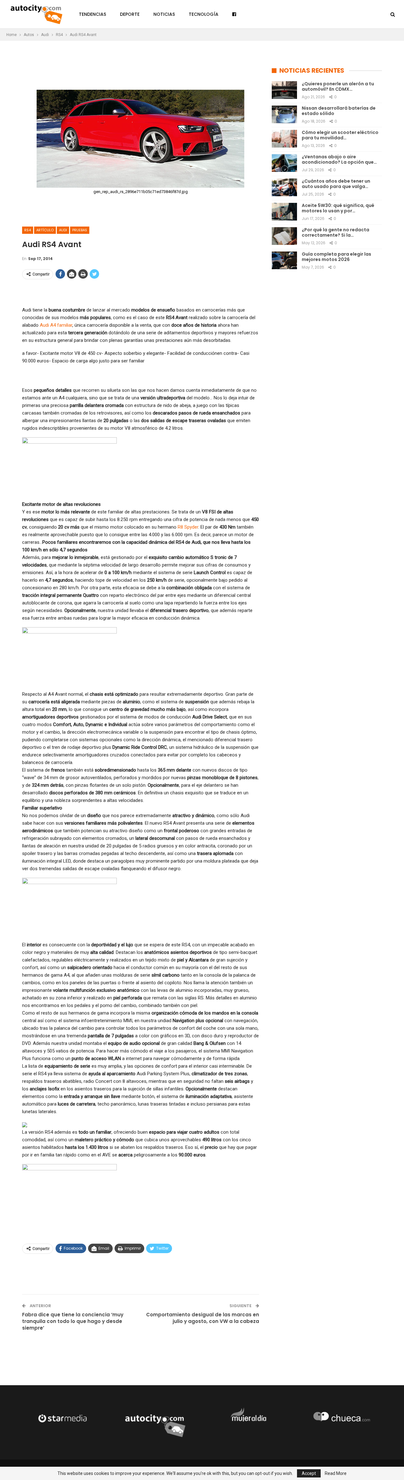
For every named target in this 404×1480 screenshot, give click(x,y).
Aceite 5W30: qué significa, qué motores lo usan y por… (338, 208)
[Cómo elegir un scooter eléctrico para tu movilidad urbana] (284, 139)
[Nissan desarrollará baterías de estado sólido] (284, 114)
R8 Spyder (188, 527)
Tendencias (92, 14)
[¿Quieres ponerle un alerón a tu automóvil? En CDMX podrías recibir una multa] (284, 90)
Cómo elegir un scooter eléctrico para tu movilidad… (340, 135)
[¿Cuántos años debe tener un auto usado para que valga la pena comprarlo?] (284, 187)
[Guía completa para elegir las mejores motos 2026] (284, 260)
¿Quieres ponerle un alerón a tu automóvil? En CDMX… (338, 86)
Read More (336, 1473)
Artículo (45, 230)
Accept (309, 1473)
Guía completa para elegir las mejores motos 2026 (336, 257)
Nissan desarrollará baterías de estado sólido (339, 111)
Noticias (164, 14)
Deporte (130, 14)
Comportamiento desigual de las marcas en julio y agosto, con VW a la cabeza (202, 1318)
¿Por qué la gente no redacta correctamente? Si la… (335, 232)
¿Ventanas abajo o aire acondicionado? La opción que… (339, 159)
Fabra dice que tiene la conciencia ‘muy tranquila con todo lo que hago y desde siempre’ (72, 1321)
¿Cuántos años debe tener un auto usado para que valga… (336, 184)
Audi (63, 230)
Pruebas (79, 230)
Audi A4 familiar (56, 325)
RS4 (27, 230)
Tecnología (203, 14)
